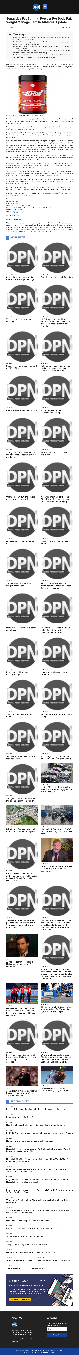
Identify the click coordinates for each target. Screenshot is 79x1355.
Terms (25, 1352)
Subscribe (57, 1335)
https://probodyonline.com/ (22, 212)
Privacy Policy (34, 1352)
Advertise (44, 1352)
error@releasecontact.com (60, 225)
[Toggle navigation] (45, 6)
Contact (52, 1352)
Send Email (14, 203)
